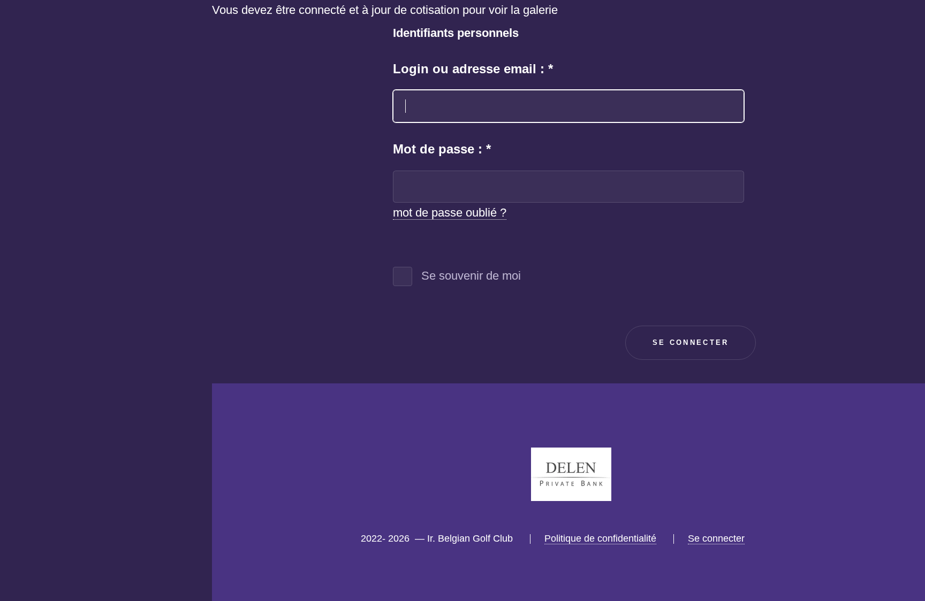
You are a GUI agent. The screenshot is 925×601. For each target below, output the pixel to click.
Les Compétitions (134, 366)
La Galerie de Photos (122, 415)
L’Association (144, 317)
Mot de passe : (442, 149)
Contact (160, 464)
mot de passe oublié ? (449, 212)
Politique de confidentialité (600, 538)
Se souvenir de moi (471, 275)
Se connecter (144, 514)
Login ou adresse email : (473, 68)
